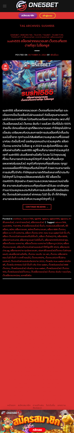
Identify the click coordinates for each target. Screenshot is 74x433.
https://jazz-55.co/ (41, 363)
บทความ (61, 405)
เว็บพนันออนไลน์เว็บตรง (18, 271)
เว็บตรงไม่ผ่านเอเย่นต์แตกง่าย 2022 (27, 261)
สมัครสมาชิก (24, 405)
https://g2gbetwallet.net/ (30, 375)
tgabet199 (57, 35)
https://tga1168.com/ (26, 323)
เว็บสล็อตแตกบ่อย (11, 275)
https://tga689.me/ (49, 383)
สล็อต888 (62, 236)
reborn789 (26, 35)
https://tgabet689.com (23, 387)
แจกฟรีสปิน (26, 275)
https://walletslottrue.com (21, 355)
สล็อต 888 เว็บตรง (56, 229)
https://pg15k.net (14, 315)
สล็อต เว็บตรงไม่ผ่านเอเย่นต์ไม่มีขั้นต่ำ (20, 236)
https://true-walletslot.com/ (21, 399)
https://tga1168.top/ (60, 327)
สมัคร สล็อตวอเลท (18, 229)
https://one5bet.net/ (25, 343)
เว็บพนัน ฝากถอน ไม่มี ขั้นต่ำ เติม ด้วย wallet (26, 264)
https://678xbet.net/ (48, 331)
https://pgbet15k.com (37, 315)
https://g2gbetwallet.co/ (52, 379)
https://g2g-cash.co (31, 307)
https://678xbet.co (22, 335)
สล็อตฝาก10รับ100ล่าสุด (56, 240)
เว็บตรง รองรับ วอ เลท (38, 254)
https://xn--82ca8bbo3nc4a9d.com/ (33, 377)
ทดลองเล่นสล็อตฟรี (55, 225)
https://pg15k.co (57, 311)
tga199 (37, 35)
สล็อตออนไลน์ (56, 37)
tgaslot (16, 37)
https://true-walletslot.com (52, 359)
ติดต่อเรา (37, 407)
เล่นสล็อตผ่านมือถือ (18, 254)
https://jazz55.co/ (53, 367)
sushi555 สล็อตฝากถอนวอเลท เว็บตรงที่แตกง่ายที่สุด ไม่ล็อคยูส (37, 43)
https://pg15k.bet (54, 307)
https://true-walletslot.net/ (53, 395)
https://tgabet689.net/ (50, 387)
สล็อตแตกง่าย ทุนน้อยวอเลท (23, 250)
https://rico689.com (41, 303)
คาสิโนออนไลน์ (28, 37)
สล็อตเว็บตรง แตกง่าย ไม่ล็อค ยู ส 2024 (43, 243)
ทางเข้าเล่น (38, 405)
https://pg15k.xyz (37, 311)
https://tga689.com (25, 383)
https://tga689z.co (49, 299)
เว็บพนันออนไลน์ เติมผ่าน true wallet (28, 268)
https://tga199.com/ (16, 347)
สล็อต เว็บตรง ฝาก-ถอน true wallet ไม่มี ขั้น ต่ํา (47, 232)
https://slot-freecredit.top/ (53, 399)
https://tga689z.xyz (17, 303)
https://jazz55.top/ (18, 363)
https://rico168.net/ (25, 339)
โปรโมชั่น (50, 405)
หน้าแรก (11, 405)
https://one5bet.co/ (49, 343)
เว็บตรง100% (37, 257)
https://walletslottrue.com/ (49, 391)
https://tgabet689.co (21, 391)
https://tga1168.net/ (36, 327)
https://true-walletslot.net (52, 355)
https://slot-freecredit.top (21, 359)
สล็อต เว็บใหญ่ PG (47, 236)
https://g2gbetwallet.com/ (53, 371)
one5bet (14, 35)
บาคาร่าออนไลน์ (42, 37)
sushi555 (7, 225)
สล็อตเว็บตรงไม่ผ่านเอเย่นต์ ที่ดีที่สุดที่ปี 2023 (38, 247)
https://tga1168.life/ (25, 331)
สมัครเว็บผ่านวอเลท (37, 229)
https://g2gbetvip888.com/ (21, 371)
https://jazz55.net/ (58, 351)
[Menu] (5, 6)
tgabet (46, 35)
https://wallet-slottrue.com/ (21, 395)
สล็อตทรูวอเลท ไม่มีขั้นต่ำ (32, 240)
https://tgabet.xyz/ (49, 323)
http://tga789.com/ (14, 327)
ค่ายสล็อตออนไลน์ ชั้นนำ (33, 225)
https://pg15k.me (17, 311)
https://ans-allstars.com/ (48, 335)
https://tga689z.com (26, 299)
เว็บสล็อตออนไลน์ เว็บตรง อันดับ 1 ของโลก (51, 271)
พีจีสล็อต (54, 54)
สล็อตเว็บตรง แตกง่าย (13, 243)
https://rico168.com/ (48, 339)
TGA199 (17, 225)
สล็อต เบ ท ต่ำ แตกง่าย (13, 232)
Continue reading (37, 206)
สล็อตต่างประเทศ (11, 240)
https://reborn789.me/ (34, 351)
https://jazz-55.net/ (31, 367)
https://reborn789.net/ (41, 347)
